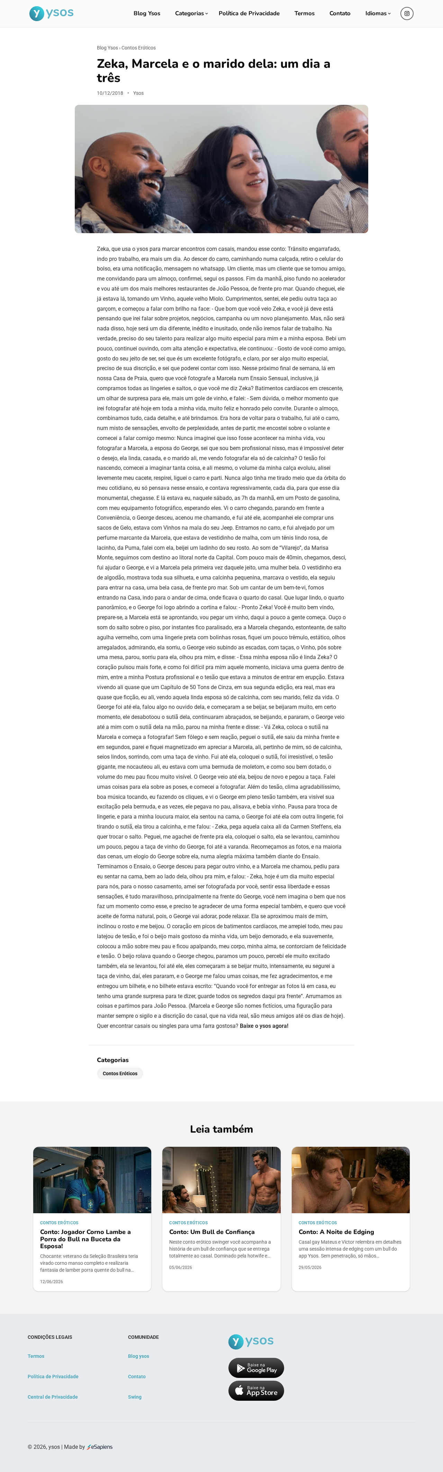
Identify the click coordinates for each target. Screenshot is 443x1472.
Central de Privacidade (53, 1397)
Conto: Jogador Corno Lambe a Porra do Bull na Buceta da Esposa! (85, 1239)
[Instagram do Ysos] (407, 13)
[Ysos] (51, 13)
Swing (135, 1397)
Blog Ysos (147, 13)
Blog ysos (138, 1356)
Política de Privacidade (249, 13)
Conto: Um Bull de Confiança (212, 1232)
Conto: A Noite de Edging (336, 1232)
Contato (340, 13)
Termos (305, 13)
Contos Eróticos (138, 48)
